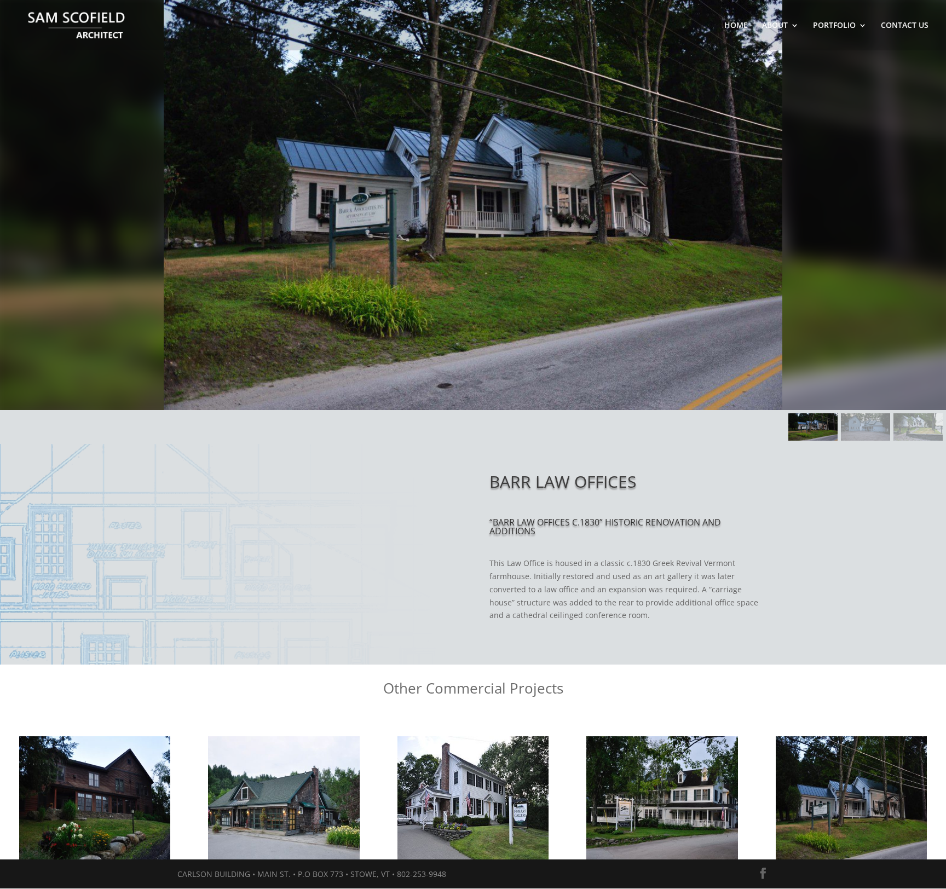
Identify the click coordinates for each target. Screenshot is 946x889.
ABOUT (775, 25)
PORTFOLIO (834, 25)
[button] (813, 427)
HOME (736, 25)
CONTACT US (904, 25)
